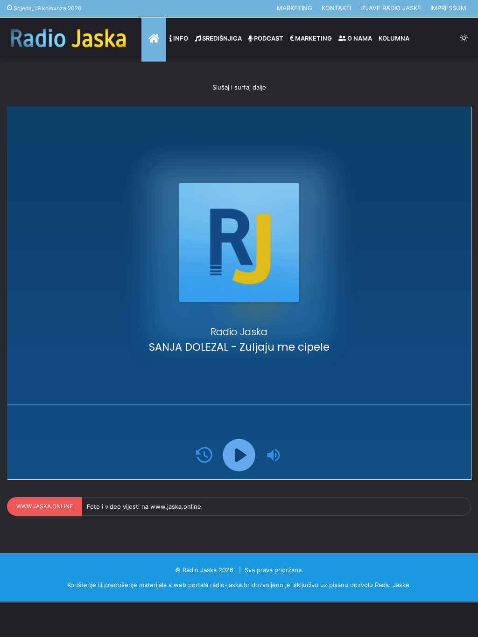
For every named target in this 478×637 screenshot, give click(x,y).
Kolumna (394, 38)
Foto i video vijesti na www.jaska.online (144, 506)
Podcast (268, 38)
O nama (359, 38)
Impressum (448, 8)
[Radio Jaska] (68, 38)
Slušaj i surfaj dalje (239, 87)
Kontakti (336, 8)
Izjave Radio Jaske (390, 8)
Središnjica (221, 38)
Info (180, 38)
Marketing (294, 8)
